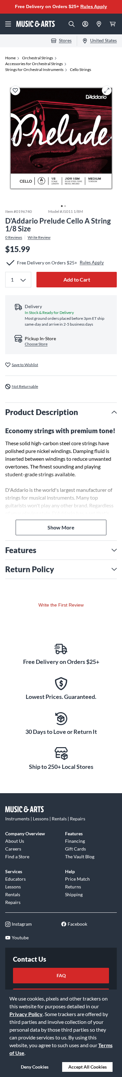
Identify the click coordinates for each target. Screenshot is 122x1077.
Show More (61, 527)
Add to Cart (76, 279)
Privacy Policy (26, 1014)
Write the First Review (61, 605)
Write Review (39, 237)
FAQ (61, 975)
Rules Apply (93, 6)
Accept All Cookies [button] (87, 1067)
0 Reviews (13, 237)
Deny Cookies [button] (34, 1067)
